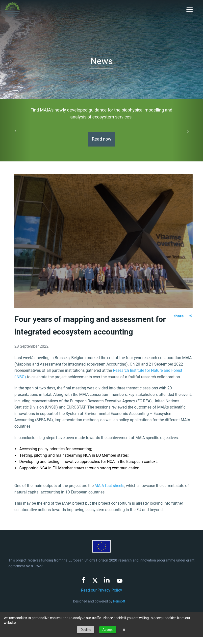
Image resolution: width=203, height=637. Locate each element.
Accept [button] (107, 630)
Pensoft (119, 601)
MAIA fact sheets (109, 485)
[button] (15, 130)
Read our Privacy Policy (101, 590)
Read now (101, 139)
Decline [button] (85, 630)
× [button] (124, 629)
